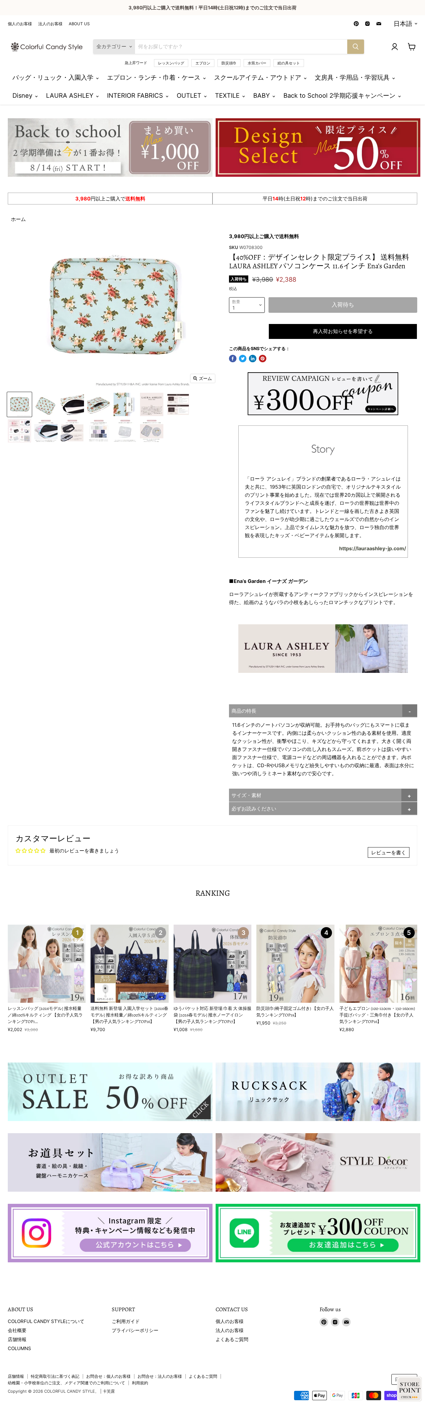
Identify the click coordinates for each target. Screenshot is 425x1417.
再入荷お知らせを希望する (343, 331)
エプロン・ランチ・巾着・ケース (154, 77)
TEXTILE (228, 95)
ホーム (18, 219)
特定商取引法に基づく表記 (55, 1376)
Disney (23, 95)
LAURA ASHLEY (70, 95)
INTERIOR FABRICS (136, 95)
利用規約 (140, 1382)
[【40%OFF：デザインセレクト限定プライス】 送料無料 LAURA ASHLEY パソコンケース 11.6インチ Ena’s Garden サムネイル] (19, 404)
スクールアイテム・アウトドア (258, 77)
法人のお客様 (50, 23)
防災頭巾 (229, 63)
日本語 (403, 23)
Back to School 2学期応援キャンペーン (340, 95)
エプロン (202, 63)
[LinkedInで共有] (252, 358)
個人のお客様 (20, 23)
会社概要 (17, 1330)
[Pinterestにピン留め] (262, 358)
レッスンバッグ (171, 63)
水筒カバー (257, 63)
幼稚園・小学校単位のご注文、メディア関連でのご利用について (66, 1382)
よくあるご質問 (232, 1339)
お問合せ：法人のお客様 (160, 1376)
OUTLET (190, 95)
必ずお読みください (253, 808)
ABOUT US (79, 23)
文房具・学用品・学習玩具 (353, 77)
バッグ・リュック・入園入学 (53, 77)
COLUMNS (19, 1348)
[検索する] (355, 47)
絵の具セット (289, 63)
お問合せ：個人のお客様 (108, 1376)
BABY (262, 95)
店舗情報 (17, 1339)
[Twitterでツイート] (242, 358)
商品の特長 (243, 711)
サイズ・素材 (246, 795)
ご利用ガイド (126, 1321)
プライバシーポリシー (135, 1330)
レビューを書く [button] (388, 852)
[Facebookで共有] (232, 358)
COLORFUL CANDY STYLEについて (46, 1321)
